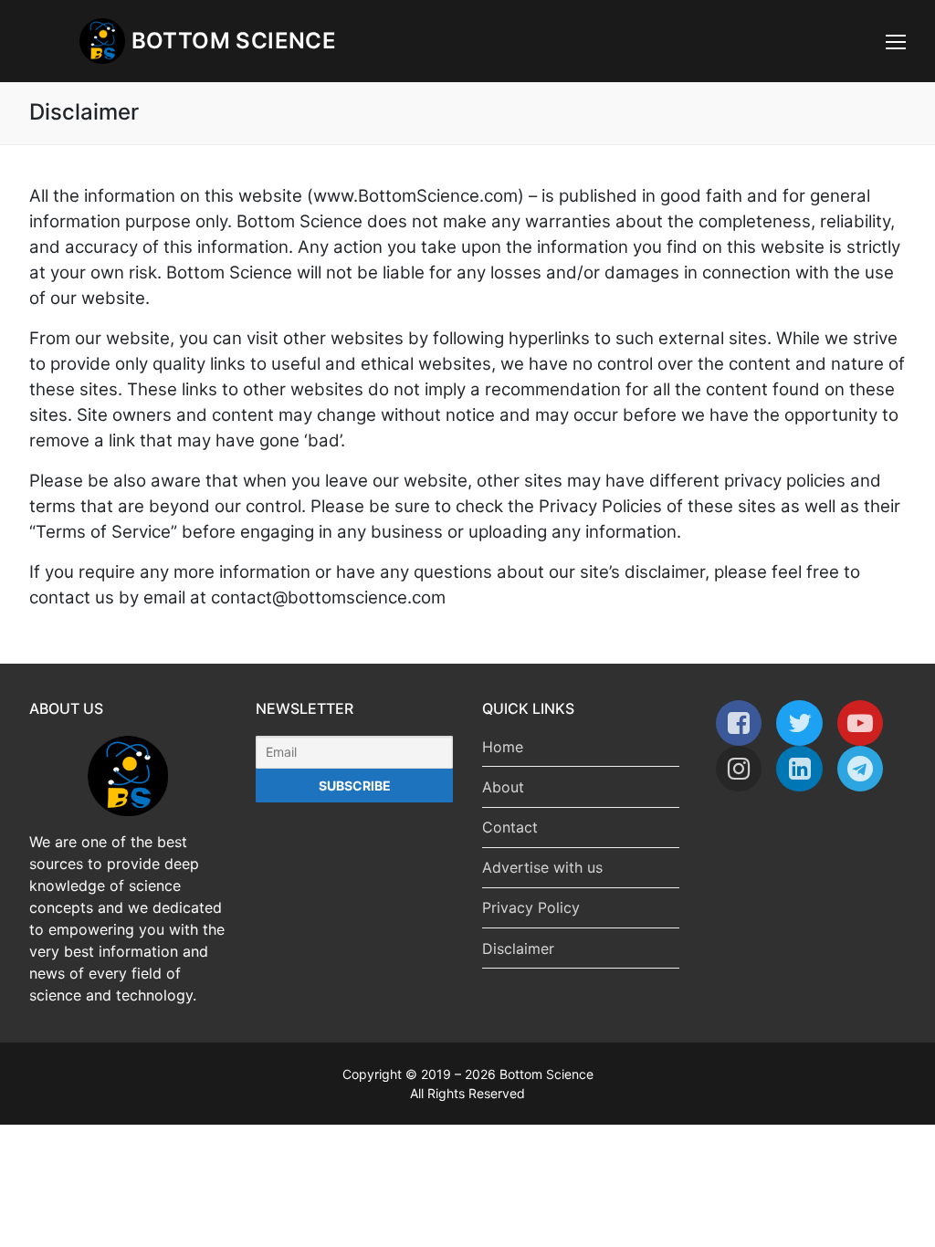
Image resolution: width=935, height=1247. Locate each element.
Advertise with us (542, 867)
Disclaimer (518, 948)
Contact (510, 827)
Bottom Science (234, 40)
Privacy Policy (531, 907)
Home (502, 747)
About (503, 787)
